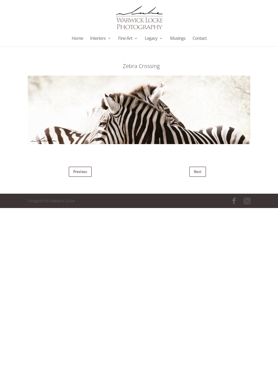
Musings (177, 38)
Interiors (98, 38)
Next (197, 171)
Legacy (151, 38)
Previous (80, 171)
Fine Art (125, 38)
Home (77, 38)
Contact (199, 38)
